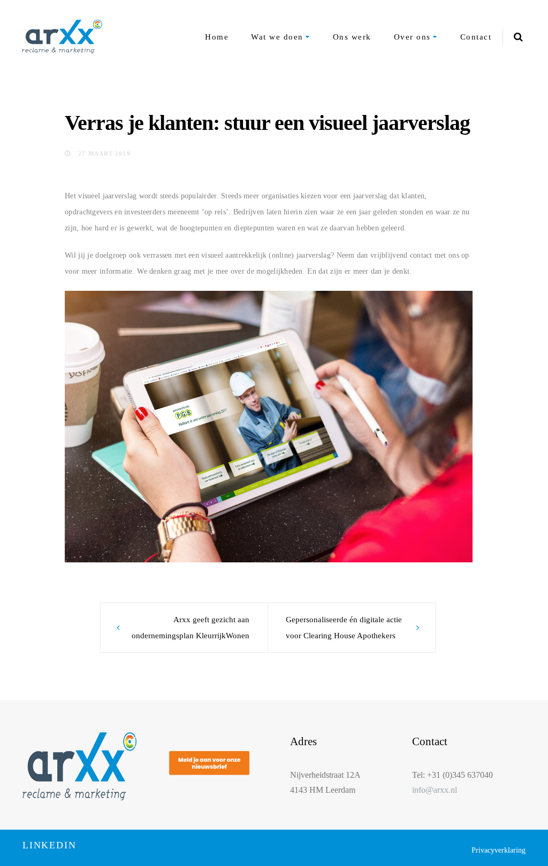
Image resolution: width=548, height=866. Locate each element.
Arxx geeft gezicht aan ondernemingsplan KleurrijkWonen (190, 627)
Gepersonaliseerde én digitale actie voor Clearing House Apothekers (344, 627)
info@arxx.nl (434, 789)
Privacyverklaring (498, 850)
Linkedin (49, 845)
